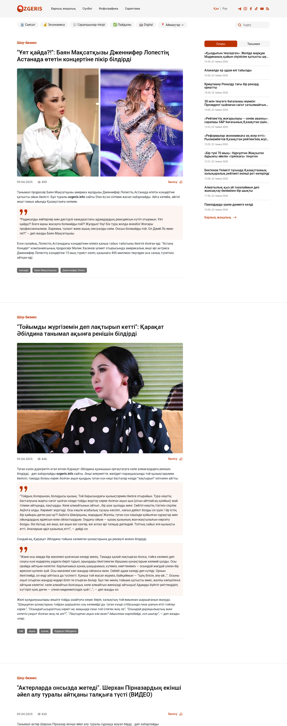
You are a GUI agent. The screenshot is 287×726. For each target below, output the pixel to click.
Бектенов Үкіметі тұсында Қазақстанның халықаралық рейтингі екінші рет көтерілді (236, 172)
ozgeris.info (76, 197)
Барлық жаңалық (63, 8)
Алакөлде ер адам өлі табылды (228, 70)
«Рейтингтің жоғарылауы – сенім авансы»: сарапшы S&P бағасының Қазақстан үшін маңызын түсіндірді (236, 120)
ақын (32, 631)
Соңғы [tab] (220, 44)
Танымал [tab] (253, 44)
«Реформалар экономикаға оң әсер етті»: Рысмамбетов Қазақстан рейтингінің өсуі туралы (235, 137)
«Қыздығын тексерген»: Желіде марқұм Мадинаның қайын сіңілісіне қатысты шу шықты (235, 54)
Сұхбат (87, 8)
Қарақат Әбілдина (65, 631)
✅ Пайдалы (122, 25)
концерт (24, 270)
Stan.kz (100, 197)
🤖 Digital (146, 25)
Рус (225, 8)
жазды (109, 589)
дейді (79, 529)
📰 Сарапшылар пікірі (89, 25)
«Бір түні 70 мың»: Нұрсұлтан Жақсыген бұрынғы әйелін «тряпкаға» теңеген (234, 154)
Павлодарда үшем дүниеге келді (228, 204)
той (21, 631)
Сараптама (132, 8)
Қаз (216, 8)
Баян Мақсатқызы (45, 270)
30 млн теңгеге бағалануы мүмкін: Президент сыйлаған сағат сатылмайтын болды (235, 103)
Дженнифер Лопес (73, 270)
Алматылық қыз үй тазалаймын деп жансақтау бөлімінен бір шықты (231, 189)
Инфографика (108, 8)
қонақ (45, 631)
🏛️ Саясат (27, 25)
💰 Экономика (54, 25)
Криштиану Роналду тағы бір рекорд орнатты (231, 86)
